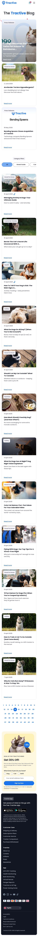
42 (25, 722)
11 (34, 705)
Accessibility (6, 914)
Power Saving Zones (10, 888)
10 (31, 705)
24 (17, 714)
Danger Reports (8, 882)
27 (29, 714)
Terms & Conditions (8, 919)
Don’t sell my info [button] (8, 926)
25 (21, 714)
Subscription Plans (9, 833)
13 (8, 709)
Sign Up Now (19, 783)
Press (5, 859)
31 (13, 718)
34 (25, 718)
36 (32, 718)
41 (21, 722)
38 (9, 722)
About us (6, 851)
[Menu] (34, 3)
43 (29, 722)
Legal (4, 916)
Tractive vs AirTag (9, 885)
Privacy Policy (15, 788)
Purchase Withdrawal (10, 842)
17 (22, 709)
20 (33, 709)
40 (17, 722)
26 (25, 714)
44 (33, 722)
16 (19, 709)
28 (32, 714)
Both (22, 774)
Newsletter (7, 862)
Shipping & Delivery (10, 831)
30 (9, 718)
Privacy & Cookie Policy (9, 924)
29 (5, 718)
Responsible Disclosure (9, 921)
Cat (15, 774)
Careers (6, 854)
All (7, 165)
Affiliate (6, 856)
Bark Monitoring (8, 877)
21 (5, 714)
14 (11, 709)
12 (4, 709)
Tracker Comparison (10, 839)
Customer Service (9, 836)
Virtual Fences (8, 880)
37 (5, 722)
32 (17, 718)
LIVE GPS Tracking (9, 871)
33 (21, 718)
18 (26, 709)
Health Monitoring (9, 874)
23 (13, 714)
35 (29, 718)
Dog (8, 774)
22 (9, 714)
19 (29, 709)
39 (13, 722)
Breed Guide (21, 165)
